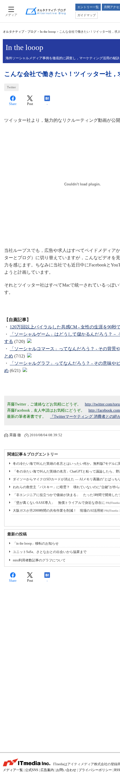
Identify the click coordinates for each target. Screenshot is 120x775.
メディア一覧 (13, 770)
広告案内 (47, 770)
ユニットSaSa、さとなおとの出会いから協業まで (50, 552)
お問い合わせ (66, 770)
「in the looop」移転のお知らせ (36, 543)
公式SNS (31, 770)
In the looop (48, 31)
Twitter (11, 87)
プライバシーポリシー (95, 770)
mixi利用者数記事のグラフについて (39, 560)
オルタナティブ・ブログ (20, 31)
